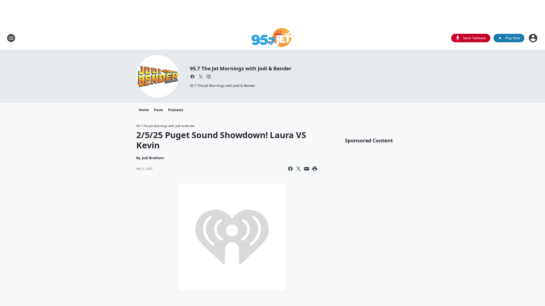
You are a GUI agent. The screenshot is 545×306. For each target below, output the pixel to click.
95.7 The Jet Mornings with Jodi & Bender (240, 68)
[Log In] (533, 38)
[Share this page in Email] (307, 169)
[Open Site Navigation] (11, 38)
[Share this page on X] (298, 169)
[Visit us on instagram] (208, 76)
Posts (158, 110)
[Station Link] (272, 38)
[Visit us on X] (200, 76)
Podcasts (175, 110)
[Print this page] (315, 169)
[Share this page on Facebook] (290, 169)
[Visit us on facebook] (192, 76)
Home (144, 110)
